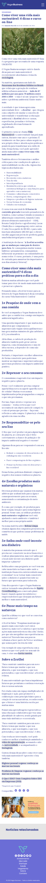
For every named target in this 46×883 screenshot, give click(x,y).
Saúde (23, 866)
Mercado (23, 861)
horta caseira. (25, 653)
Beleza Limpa (31, 526)
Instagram (7, 748)
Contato (23, 873)
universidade (11, 745)
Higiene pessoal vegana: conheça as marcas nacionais (20, 764)
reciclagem (7, 77)
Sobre (23, 871)
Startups (23, 863)
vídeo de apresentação (13, 742)
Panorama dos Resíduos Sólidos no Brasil (22, 85)
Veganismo (6, 12)
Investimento (23, 858)
